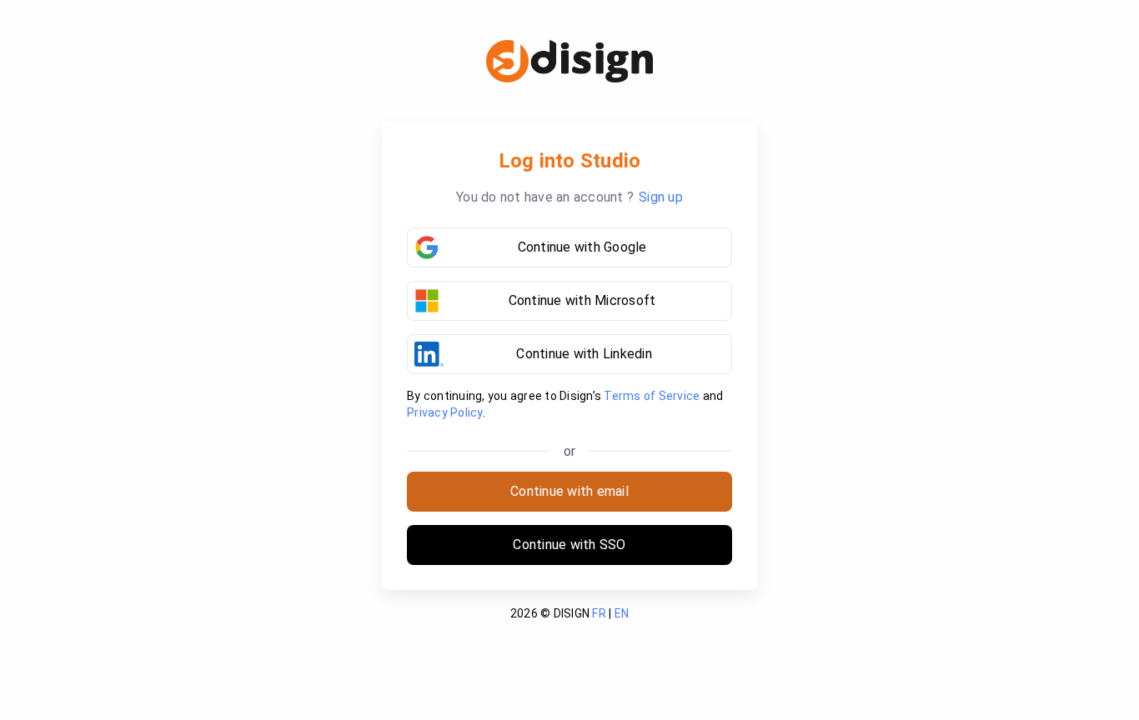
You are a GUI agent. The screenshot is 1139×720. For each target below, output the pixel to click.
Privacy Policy (445, 412)
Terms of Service (652, 395)
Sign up (661, 197)
